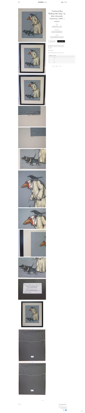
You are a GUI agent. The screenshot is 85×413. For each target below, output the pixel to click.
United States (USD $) (62, 404)
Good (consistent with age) (57, 37)
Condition (56, 35)
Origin (57, 24)
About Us (19, 404)
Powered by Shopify (64, 408)
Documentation (56, 29)
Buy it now (61, 41)
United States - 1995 (57, 26)
